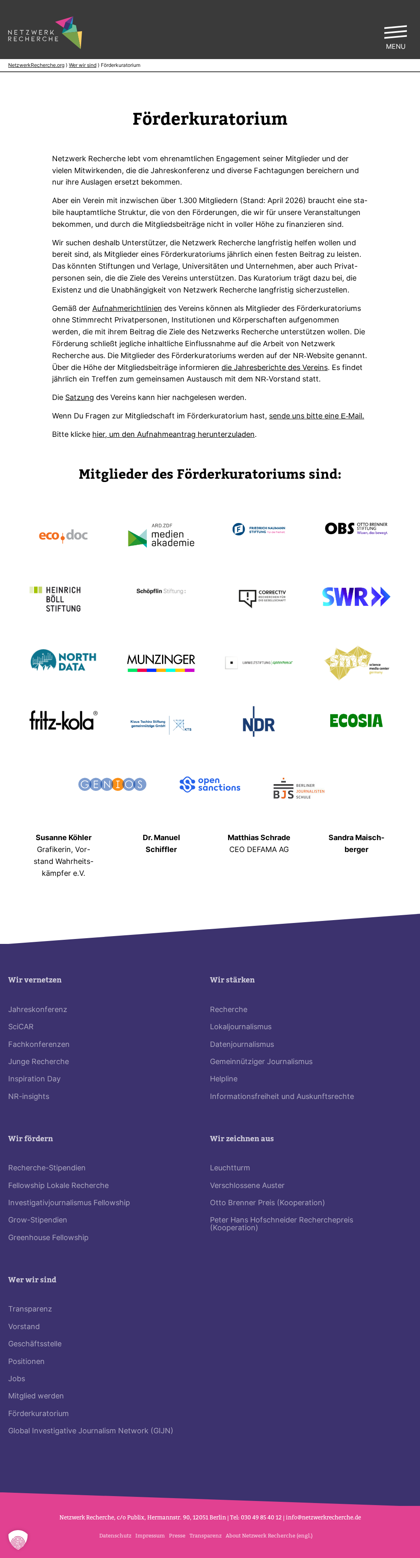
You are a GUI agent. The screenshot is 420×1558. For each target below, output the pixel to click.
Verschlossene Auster (247, 1186)
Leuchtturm (230, 1168)
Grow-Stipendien (37, 1220)
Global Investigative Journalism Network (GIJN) (90, 1431)
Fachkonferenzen (39, 1045)
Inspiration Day (34, 1079)
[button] (18, 1540)
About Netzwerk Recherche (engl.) (269, 1535)
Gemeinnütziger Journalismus (261, 1062)
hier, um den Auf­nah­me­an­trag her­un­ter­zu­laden (173, 435)
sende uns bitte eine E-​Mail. (316, 416)
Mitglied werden (36, 1396)
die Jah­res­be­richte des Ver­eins (274, 368)
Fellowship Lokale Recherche (58, 1186)
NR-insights (28, 1097)
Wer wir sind (82, 65)
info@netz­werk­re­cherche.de (323, 1517)
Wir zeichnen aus (242, 1139)
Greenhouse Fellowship (48, 1238)
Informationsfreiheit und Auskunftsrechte (282, 1097)
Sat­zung (79, 398)
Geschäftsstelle (35, 1344)
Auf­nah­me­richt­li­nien (127, 309)
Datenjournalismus (242, 1045)
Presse (177, 1535)
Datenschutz (115, 1535)
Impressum (150, 1535)
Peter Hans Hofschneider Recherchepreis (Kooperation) (281, 1224)
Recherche (228, 1010)
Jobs (16, 1379)
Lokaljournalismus (241, 1027)
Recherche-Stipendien (47, 1168)
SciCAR (21, 1027)
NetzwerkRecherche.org (36, 65)
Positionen (26, 1362)
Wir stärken (232, 980)
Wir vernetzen (35, 980)
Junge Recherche (38, 1062)
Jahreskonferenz (37, 1010)
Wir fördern (30, 1139)
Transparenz (30, 1310)
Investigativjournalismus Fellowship (69, 1203)
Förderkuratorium (38, 1414)
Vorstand (24, 1327)
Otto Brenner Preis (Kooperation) (267, 1203)
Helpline (223, 1079)
